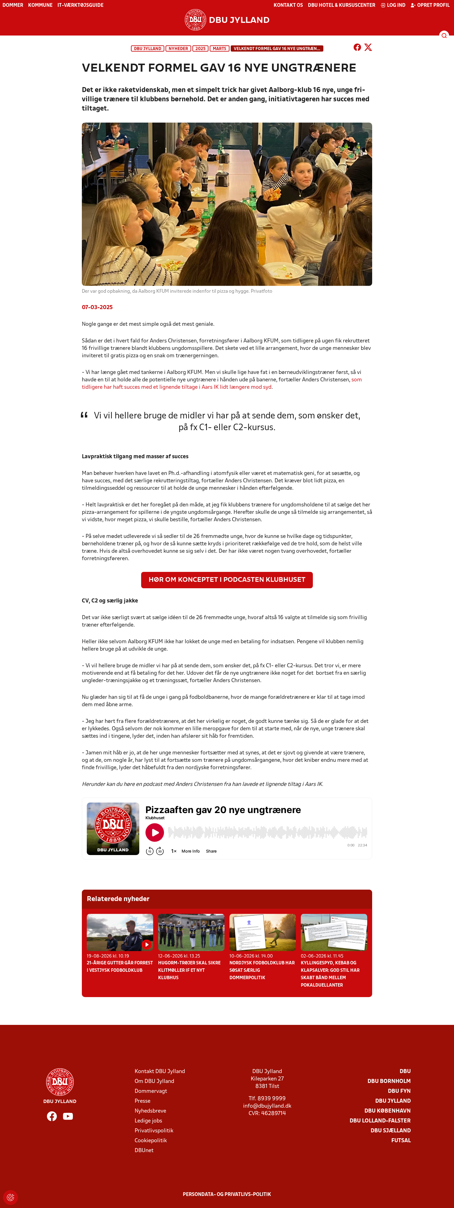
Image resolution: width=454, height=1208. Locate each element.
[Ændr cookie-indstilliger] (10, 1197)
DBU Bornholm (389, 1081)
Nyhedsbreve (150, 1111)
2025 (200, 49)
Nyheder (178, 49)
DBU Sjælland (391, 1131)
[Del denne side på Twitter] (368, 48)
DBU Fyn (399, 1091)
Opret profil (433, 5)
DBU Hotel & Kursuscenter (341, 5)
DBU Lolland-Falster (380, 1121)
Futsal (401, 1140)
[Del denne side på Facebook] (357, 48)
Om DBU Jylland (154, 1081)
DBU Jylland (147, 49)
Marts (219, 49)
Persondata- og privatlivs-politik (227, 1195)
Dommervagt (151, 1091)
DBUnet (144, 1150)
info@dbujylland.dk (267, 1106)
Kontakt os (288, 5)
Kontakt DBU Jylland (160, 1071)
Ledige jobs (148, 1121)
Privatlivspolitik (154, 1131)
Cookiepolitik (151, 1140)
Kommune (40, 5)
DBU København (387, 1111)
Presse (142, 1101)
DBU (405, 1071)
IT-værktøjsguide (80, 5)
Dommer (12, 5)
